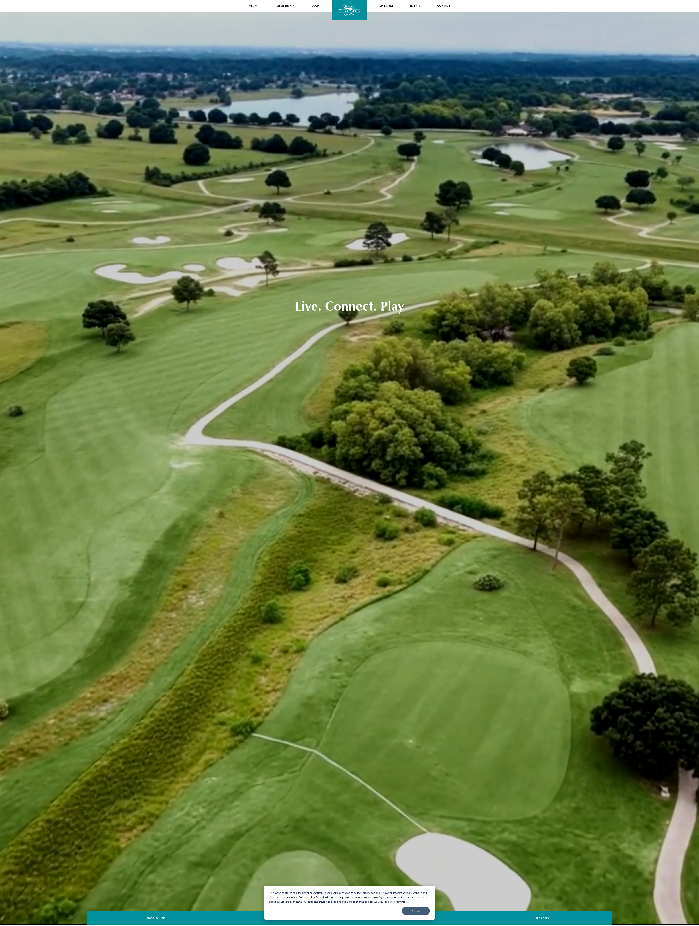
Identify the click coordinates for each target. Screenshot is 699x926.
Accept (416, 910)
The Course (543, 918)
